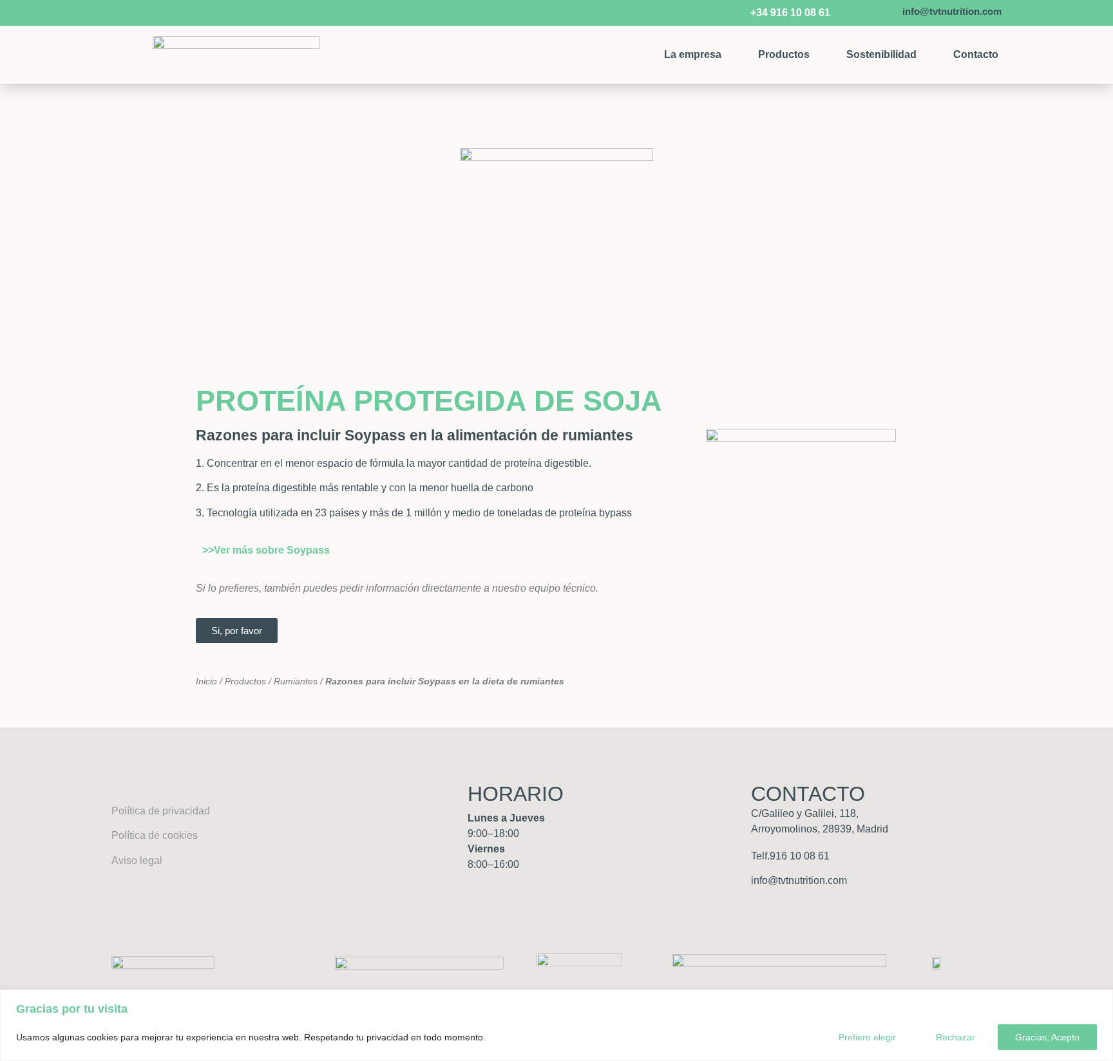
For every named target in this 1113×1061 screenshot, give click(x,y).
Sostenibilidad (881, 54)
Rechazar (955, 1037)
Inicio (206, 681)
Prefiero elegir (867, 1037)
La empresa (692, 54)
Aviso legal (136, 860)
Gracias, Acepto (1047, 1037)
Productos (784, 54)
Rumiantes (296, 681)
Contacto (975, 54)
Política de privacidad (160, 810)
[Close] (1099, 1000)
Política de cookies (154, 835)
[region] (556, 1025)
